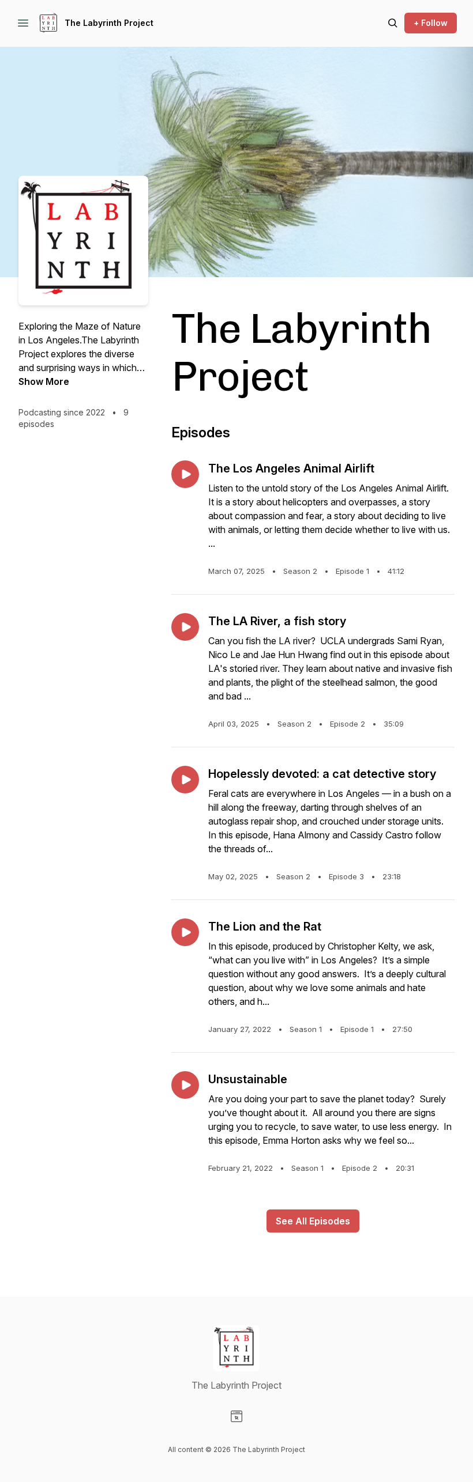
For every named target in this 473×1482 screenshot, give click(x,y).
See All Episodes (313, 1221)
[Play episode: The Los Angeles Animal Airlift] (185, 474)
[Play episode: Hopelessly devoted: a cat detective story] (185, 779)
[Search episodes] (392, 23)
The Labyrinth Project (109, 23)
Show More (43, 381)
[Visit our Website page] (236, 1416)
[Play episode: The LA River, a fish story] (185, 627)
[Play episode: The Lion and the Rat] (185, 932)
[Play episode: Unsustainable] (185, 1085)
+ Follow (431, 23)
